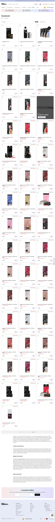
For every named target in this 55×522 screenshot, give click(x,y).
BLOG (37, 7)
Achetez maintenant (42, 117)
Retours (17, 510)
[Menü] (53, 513)
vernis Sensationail (21, 458)
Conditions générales (18, 506)
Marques (29, 7)
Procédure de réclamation (19, 511)
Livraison (17, 509)
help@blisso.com (48, 506)
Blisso (4, 518)
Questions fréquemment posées (20, 515)
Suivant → (33, 432)
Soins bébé (24, 7)
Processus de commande (19, 507)
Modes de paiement (18, 508)
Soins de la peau (9, 7)
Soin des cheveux (17, 7)
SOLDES (33, 7)
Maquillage (3, 7)
